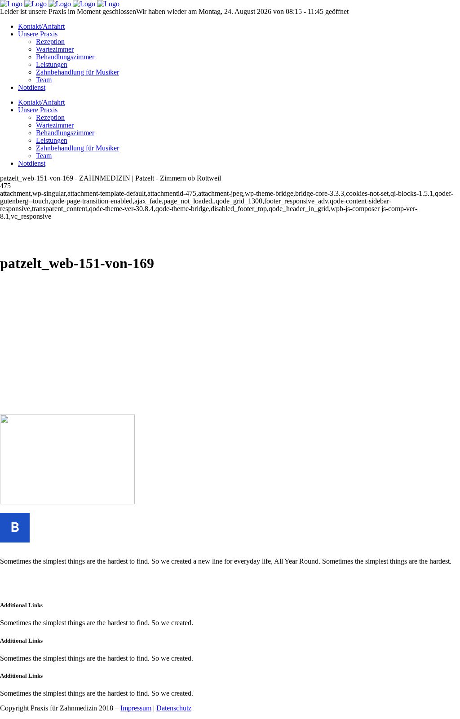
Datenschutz (173, 708)
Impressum (135, 708)
